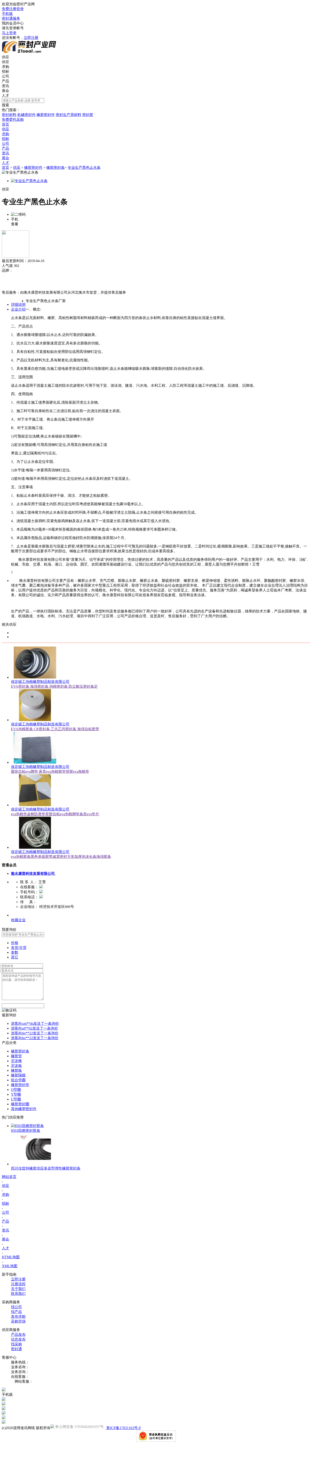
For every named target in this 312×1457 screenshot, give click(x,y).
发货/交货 (18, 948)
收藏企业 (18, 920)
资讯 (5, 86)
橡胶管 (16, 1056)
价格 (14, 943)
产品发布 (18, 1334)
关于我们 (18, 1289)
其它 (14, 957)
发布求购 (18, 1316)
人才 (5, 95)
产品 (5, 81)
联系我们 (18, 1294)
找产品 (16, 1312)
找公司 (16, 1307)
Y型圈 (16, 1094)
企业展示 (18, 915)
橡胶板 (16, 1070)
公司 (5, 76)
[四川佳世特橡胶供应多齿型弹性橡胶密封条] (35, 1164)
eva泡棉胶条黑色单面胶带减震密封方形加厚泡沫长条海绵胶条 (61, 857)
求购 (5, 67)
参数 (14, 952)
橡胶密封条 (55, 167)
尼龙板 (16, 1066)
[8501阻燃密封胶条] (27, 1126)
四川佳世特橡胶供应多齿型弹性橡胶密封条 (45, 1168)
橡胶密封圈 (20, 1104)
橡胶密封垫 (20, 1085)
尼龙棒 (16, 1061)
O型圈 (16, 1090)
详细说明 (18, 304)
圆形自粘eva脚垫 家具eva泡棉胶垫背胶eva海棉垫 (50, 771)
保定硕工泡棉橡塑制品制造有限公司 (40, 682)
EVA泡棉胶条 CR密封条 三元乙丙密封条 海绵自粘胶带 (55, 729)
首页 (5, 167)
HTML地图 (11, 1257)
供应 (5, 62)
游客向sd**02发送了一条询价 (34, 1028)
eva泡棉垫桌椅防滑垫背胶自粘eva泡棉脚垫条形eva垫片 (55, 814)
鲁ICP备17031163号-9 (123, 1428)
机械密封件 (26, 115)
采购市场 (18, 1321)
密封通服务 (11, 18)
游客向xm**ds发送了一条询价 (35, 1023)
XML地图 (9, 1266)
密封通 (16, 1349)
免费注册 (9, 9)
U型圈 (16, 1099)
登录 (20, 9)
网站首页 (9, 1177)
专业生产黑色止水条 (84, 167)
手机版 (7, 14)
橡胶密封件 (46, 115)
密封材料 (9, 115)
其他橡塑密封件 (24, 1109)
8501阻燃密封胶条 (25, 1130)
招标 (5, 71)
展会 (5, 91)
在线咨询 (9, 288)
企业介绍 (18, 309)
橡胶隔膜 (18, 1075)
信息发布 (18, 1339)
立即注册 (31, 38)
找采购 (16, 1344)
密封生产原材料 (68, 115)
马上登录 (9, 33)
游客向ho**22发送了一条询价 (34, 1033)
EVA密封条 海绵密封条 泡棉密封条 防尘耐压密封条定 (54, 686)
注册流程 (18, 1284)
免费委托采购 (13, 119)
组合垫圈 (18, 1080)
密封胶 (87, 115)
